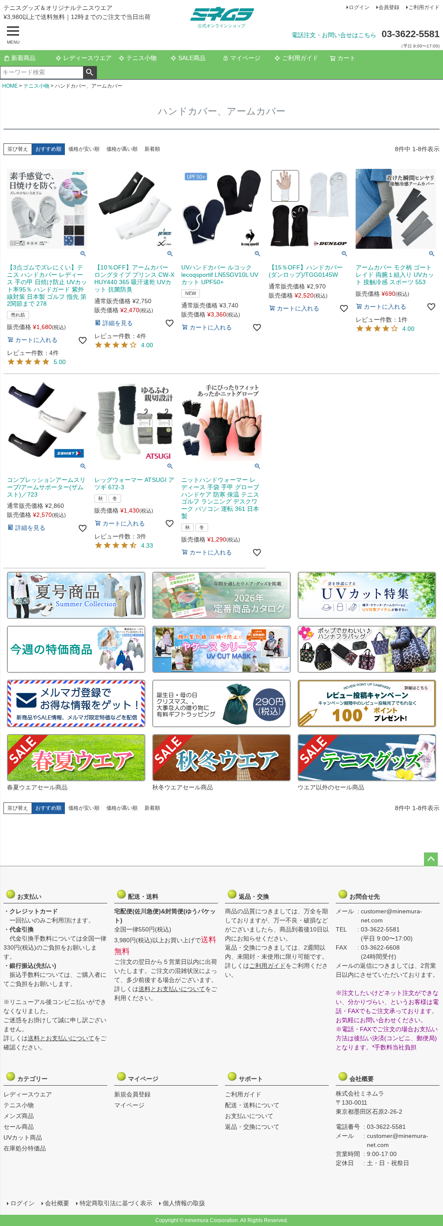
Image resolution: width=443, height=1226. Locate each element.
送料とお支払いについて (61, 1038)
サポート (253, 1078)
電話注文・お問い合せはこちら (334, 35)
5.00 (60, 361)
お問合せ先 (364, 896)
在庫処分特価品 (24, 1148)
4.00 (147, 345)
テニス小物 (141, 57)
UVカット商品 (22, 1137)
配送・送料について (252, 1105)
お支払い (32, 896)
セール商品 (18, 1126)
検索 (89, 73)
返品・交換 (253, 896)
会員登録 (389, 7)
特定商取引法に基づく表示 (116, 1203)
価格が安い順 (84, 149)
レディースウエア (87, 57)
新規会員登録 (132, 1094)
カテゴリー (32, 1078)
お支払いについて (249, 1115)
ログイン (359, 7)
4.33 (147, 545)
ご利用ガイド (424, 7)
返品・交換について (252, 1126)
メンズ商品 (18, 1115)
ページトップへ (431, 859)
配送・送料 (142, 896)
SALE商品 (191, 57)
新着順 (152, 149)
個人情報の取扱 (184, 1203)
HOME (10, 86)
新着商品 (23, 57)
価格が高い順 (122, 149)
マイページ (245, 57)
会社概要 (364, 1078)
